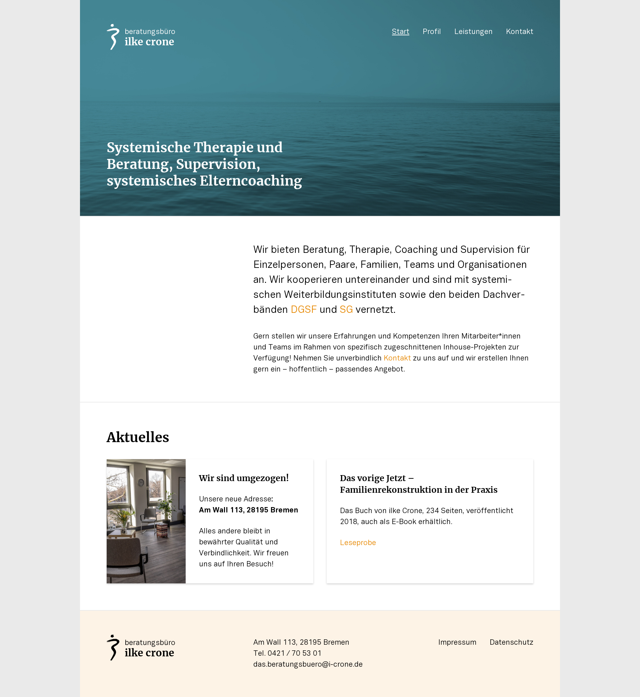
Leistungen (473, 32)
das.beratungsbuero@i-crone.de (308, 664)
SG (346, 310)
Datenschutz (511, 642)
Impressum (457, 642)
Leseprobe (358, 543)
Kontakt (519, 32)
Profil (432, 32)
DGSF (304, 310)
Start (400, 32)
